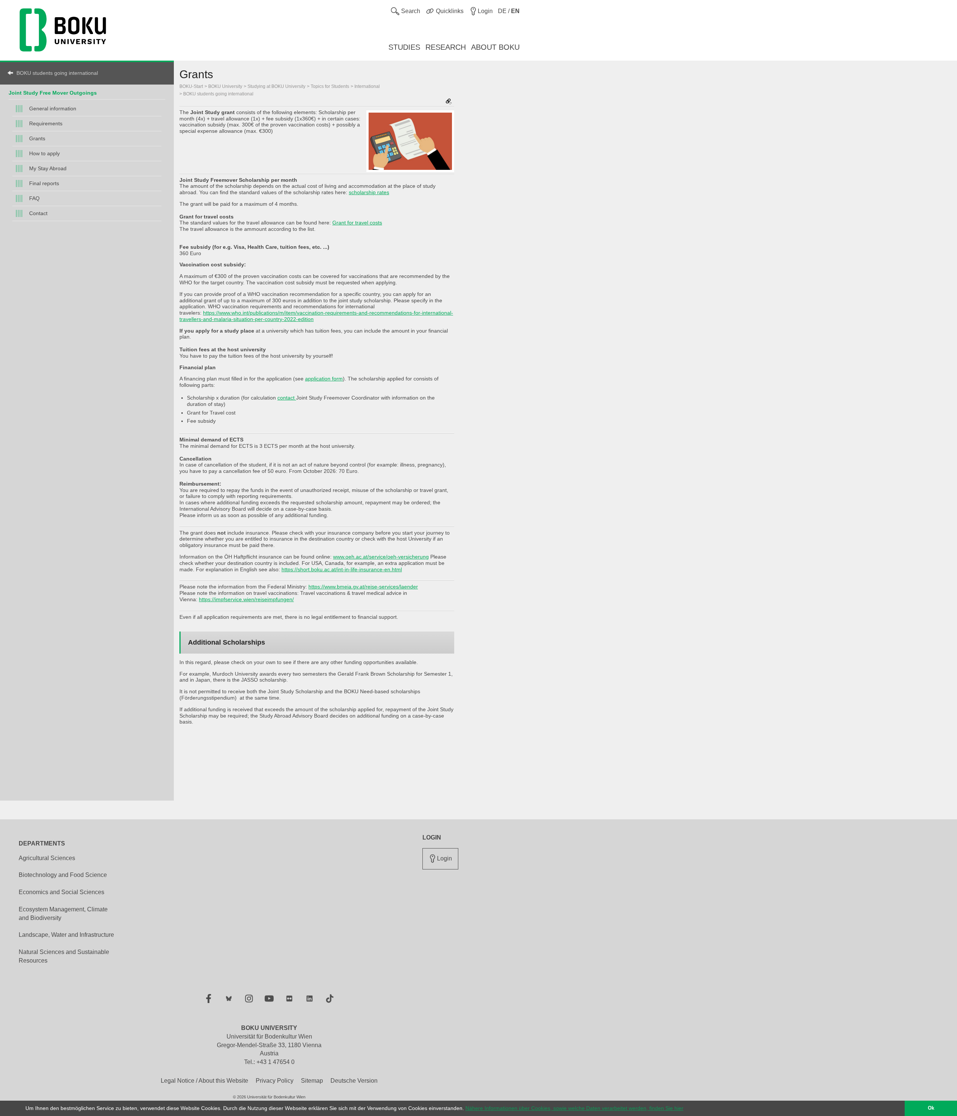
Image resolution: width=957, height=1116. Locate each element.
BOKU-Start (191, 86)
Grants (37, 138)
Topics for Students (330, 86)
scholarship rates (369, 192)
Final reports (44, 183)
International (367, 86)
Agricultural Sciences (47, 858)
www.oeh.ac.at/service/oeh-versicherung (381, 557)
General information (52, 108)
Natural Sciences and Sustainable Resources (64, 956)
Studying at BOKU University (276, 86)
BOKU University (225, 86)
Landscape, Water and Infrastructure (66, 935)
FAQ (34, 198)
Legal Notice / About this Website (204, 1080)
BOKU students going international (57, 73)
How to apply (44, 153)
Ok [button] (931, 1108)
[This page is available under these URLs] (448, 102)
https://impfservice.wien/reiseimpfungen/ (246, 599)
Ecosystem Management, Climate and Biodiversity (63, 913)
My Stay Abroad (48, 168)
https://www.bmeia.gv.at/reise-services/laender (363, 587)
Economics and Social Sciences (61, 892)
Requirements (45, 123)
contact (286, 398)
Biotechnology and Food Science (63, 875)
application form (324, 379)
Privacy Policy (274, 1080)
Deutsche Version (354, 1080)
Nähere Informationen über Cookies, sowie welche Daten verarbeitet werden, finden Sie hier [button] (574, 1108)
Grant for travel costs (357, 223)
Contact (38, 213)
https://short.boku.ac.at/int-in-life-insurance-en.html (341, 569)
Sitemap (312, 1080)
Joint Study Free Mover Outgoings (53, 93)
